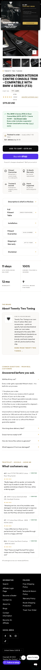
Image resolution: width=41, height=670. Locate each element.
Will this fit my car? (9, 379)
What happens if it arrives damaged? (16, 447)
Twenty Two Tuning (13, 71)
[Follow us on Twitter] (10, 636)
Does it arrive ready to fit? (12, 434)
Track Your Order (30, 610)
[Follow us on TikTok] (5, 641)
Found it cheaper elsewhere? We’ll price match (20, 162)
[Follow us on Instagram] (15, 636)
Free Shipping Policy (28, 585)
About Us (6, 604)
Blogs (5, 608)
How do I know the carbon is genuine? (16, 441)
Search (5, 584)
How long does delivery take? (13, 428)
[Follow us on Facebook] (5, 636)
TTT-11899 (15, 91)
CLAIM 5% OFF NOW (30, 23)
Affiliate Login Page (8, 589)
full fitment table (20, 119)
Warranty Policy (29, 598)
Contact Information (7, 614)
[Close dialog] (39, 2)
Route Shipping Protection (29, 604)
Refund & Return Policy (29, 592)
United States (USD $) (12, 650)
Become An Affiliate (7, 621)
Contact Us (7, 600)
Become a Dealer (10, 595)
